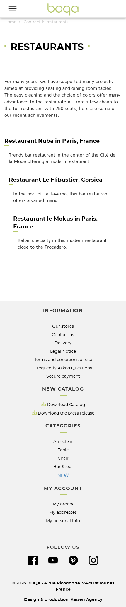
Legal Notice (63, 351)
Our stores (63, 326)
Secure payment (63, 376)
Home (10, 22)
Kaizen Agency (86, 599)
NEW (63, 475)
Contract (32, 22)
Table (63, 450)
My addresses (63, 512)
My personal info (63, 521)
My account (63, 488)
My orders (63, 504)
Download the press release (66, 413)
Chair (63, 458)
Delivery (63, 343)
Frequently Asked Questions (63, 368)
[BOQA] (63, 9)
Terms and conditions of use (63, 359)
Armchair (63, 441)
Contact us (63, 335)
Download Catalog (66, 405)
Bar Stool (63, 467)
